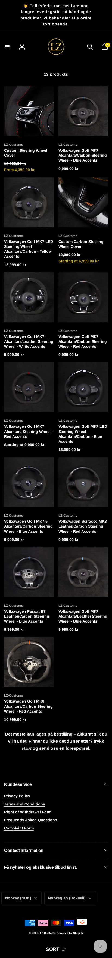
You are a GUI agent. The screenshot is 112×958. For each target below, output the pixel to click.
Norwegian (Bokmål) (67, 898)
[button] (7, 47)
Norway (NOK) (18, 898)
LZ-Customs (48, 933)
